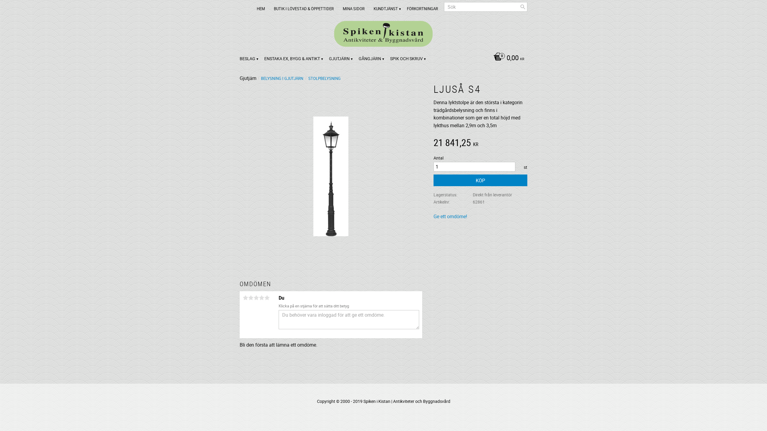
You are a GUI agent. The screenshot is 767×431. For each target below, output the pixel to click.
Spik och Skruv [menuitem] (406, 58)
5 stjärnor (267, 298)
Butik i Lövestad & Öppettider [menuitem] (304, 8)
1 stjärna (245, 298)
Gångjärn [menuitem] (370, 58)
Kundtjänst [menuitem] (386, 8)
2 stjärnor (250, 298)
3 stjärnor (256, 298)
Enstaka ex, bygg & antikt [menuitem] (292, 58)
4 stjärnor (261, 298)
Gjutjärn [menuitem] (339, 58)
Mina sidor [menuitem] (354, 8)
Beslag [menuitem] (247, 58)
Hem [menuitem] (261, 8)
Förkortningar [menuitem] (422, 8)
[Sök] (522, 6)
